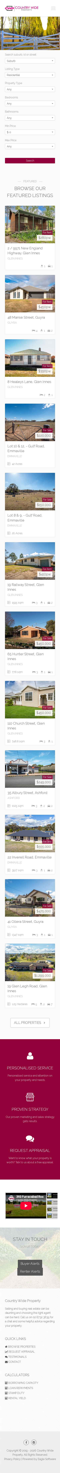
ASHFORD (14, 798)
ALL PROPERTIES (28, 1023)
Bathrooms (11, 111)
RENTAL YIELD (17, 1398)
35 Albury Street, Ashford (27, 793)
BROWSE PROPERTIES (21, 1346)
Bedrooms (11, 97)
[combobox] (30, 61)
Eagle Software (47, 1459)
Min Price (10, 126)
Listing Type (12, 69)
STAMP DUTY (16, 1393)
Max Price (10, 140)
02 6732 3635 (41, 1317)
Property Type (13, 83)
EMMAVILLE (15, 456)
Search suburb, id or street (20, 54)
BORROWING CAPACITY (23, 1382)
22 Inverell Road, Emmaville (30, 857)
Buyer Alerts (30, 1264)
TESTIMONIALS (17, 1356)
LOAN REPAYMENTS (20, 1388)
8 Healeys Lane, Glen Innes (29, 382)
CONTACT (14, 1361)
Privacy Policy (12, 1459)
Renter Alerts (30, 1271)
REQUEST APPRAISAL (30, 1150)
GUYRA (12, 322)
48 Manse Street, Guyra (26, 317)
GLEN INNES (15, 258)
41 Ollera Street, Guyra (25, 921)
